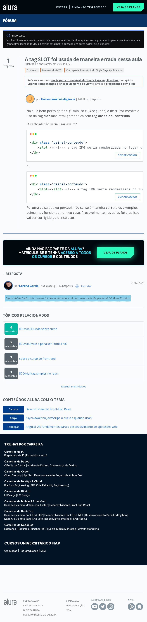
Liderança (10, 528)
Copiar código (127, 155)
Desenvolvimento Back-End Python (106, 515)
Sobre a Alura (31, 600)
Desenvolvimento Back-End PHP (23, 515)
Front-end (32, 70)
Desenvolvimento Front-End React (48, 409)
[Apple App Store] (139, 606)
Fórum (9, 20)
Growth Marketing (88, 528)
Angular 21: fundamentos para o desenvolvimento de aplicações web (72, 427)
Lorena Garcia (29, 286)
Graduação (10, 550)
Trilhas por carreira (23, 444)
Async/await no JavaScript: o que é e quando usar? (59, 418)
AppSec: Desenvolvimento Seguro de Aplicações (52, 475)
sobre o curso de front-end (37, 359)
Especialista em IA (36, 455)
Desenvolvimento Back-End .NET (63, 515)
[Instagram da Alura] (110, 606)
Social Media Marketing (62, 528)
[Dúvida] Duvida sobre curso (38, 329)
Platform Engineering (16, 485)
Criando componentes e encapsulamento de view (60, 83)
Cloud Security (13, 475)
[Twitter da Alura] (102, 606)
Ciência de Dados (14, 465)
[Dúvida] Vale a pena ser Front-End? (43, 344)
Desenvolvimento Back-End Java (23, 518)
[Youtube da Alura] (94, 606)
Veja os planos (128, 7)
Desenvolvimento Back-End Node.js (66, 518)
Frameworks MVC (51, 70)
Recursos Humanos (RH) (32, 528)
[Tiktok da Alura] (118, 606)
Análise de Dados (37, 465)
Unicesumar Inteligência (58, 99)
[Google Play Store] (131, 606)
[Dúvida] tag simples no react (38, 373)
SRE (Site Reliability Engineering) (50, 485)
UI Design (10, 495)
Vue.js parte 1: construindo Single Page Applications (94, 70)
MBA (43, 550)
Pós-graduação (29, 550)
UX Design (23, 495)
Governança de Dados (63, 465)
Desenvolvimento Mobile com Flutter (26, 505)
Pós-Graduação (75, 605)
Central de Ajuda (33, 605)
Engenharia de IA (14, 455)
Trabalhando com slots (121, 83)
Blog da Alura (31, 610)
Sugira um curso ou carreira (39, 614)
